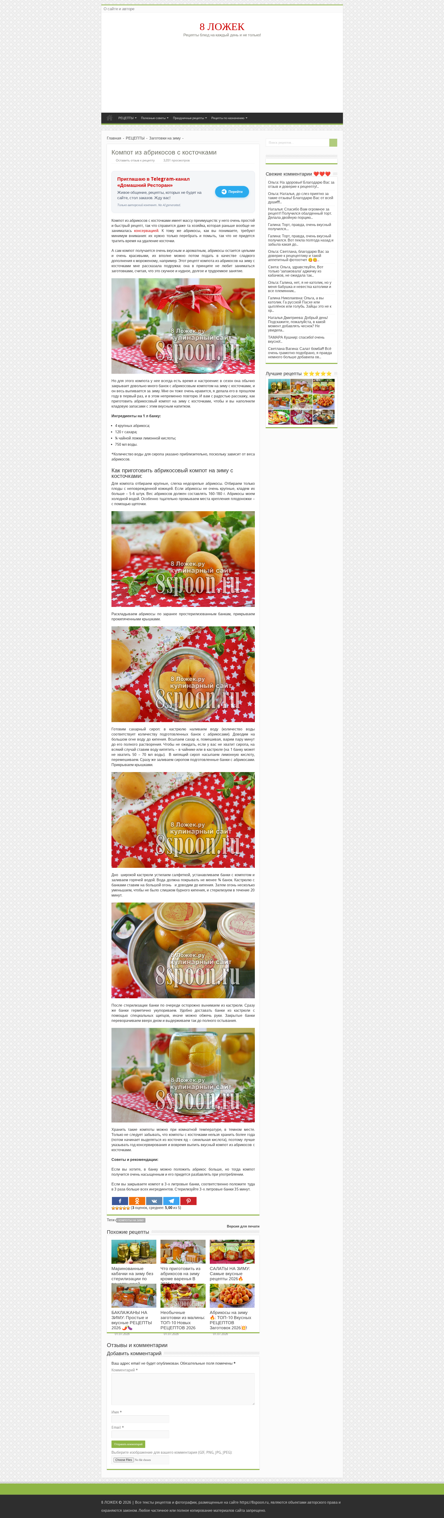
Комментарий (124, 1370)
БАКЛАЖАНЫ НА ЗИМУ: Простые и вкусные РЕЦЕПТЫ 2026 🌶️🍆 (131, 1320)
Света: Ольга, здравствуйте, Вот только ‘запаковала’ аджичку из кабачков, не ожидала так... (295, 271)
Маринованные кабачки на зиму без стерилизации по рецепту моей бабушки (132, 1278)
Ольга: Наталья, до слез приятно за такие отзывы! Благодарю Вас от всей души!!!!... (300, 198)
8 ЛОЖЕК (222, 26)
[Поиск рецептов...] (333, 143)
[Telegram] (171, 1201)
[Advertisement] (222, 73)
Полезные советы (153, 118)
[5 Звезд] (128, 1208)
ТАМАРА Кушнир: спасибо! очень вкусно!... (296, 339)
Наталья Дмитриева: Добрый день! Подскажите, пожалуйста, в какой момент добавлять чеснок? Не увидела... (298, 323)
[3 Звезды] (121, 1208)
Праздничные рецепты (188, 118)
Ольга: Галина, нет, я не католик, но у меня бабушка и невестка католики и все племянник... (299, 286)
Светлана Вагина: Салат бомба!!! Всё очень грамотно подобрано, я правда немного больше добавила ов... (300, 352)
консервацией (146, 231)
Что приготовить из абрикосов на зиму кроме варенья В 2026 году (180, 1276)
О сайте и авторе (119, 8)
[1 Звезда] (113, 1208)
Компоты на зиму (131, 1220)
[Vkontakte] (154, 1201)
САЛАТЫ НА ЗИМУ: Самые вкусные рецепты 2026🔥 (230, 1273)
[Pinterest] (188, 1201)
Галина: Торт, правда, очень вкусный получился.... (299, 227)
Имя (116, 1412)
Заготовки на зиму (165, 138)
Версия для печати (243, 1226)
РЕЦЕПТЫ (126, 118)
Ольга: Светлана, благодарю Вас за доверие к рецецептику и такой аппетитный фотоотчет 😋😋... (298, 255)
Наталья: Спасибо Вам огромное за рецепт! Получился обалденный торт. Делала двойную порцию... (300, 213)
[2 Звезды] (117, 1208)
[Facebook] (120, 1201)
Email (117, 1427)
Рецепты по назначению (227, 118)
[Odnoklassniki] (137, 1201)
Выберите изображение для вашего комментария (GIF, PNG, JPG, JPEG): (171, 1452)
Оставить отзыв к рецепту (135, 160)
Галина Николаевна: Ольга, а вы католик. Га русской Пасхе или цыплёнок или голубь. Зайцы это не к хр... (299, 304)
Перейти (235, 192)
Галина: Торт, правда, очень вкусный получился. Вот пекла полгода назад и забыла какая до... (300, 240)
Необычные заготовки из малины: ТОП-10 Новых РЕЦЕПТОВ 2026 (182, 1320)
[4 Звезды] (124, 1208)
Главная (110, 117)
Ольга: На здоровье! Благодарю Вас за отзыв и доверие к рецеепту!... (301, 184)
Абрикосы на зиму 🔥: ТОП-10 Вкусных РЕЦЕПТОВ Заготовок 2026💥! (230, 1320)
